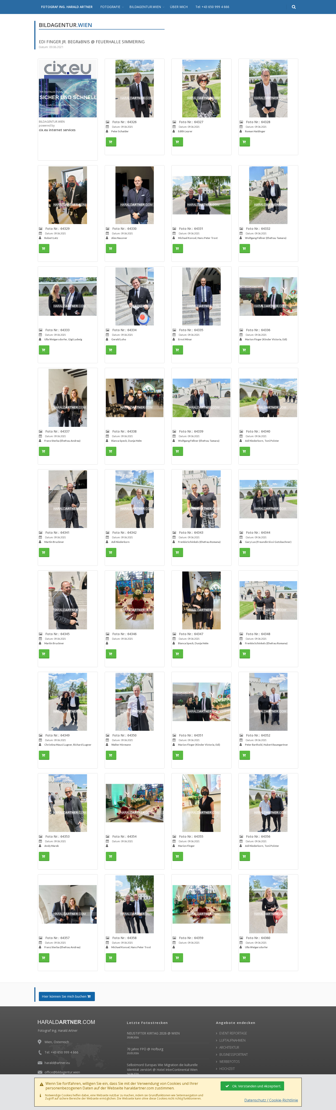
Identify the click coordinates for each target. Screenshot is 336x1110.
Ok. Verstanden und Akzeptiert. (256, 1086)
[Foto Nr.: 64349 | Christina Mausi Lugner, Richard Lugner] (68, 702)
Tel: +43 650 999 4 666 (212, 7)
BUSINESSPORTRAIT (233, 1054)
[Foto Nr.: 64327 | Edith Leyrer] (201, 89)
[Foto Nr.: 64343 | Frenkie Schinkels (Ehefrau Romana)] (201, 499)
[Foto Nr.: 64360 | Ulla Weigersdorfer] (268, 904)
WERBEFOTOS (229, 1061)
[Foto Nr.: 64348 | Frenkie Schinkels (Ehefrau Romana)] (268, 600)
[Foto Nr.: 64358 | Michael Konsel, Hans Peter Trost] (135, 904)
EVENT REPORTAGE (233, 1033)
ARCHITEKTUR (229, 1047)
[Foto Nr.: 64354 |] (135, 803)
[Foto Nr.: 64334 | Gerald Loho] (135, 296)
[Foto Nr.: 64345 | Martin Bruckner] (68, 600)
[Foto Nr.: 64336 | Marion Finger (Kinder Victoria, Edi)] (268, 296)
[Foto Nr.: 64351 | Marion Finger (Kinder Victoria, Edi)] (201, 702)
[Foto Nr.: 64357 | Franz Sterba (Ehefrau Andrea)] (68, 904)
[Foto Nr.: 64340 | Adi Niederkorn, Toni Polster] (268, 398)
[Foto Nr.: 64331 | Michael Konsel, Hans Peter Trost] (201, 195)
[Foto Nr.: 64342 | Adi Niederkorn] (135, 499)
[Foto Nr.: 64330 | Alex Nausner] (135, 195)
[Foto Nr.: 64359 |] (201, 904)
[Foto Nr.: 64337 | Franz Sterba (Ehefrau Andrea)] (68, 398)
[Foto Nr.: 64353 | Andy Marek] (68, 803)
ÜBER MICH (179, 7)
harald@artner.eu (57, 1063)
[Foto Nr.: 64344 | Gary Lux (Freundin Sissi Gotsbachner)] (268, 499)
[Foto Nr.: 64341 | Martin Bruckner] (68, 499)
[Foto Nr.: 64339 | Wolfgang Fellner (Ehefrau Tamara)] (201, 398)
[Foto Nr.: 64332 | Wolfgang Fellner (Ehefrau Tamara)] (268, 195)
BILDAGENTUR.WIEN (145, 7)
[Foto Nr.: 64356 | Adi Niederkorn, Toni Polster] (268, 803)
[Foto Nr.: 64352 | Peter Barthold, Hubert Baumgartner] (268, 702)
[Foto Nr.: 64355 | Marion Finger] (201, 803)
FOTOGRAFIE (110, 7)
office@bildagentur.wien (62, 1072)
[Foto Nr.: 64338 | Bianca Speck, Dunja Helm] (135, 398)
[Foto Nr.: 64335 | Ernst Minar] (201, 296)
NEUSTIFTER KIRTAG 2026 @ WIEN (153, 1033)
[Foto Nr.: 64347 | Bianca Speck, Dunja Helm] (201, 600)
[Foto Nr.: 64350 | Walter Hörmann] (135, 702)
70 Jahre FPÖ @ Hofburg (145, 1049)
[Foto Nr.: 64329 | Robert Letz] (68, 195)
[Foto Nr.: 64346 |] (135, 600)
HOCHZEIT (227, 1069)
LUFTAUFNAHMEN (232, 1040)
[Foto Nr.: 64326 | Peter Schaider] (135, 89)
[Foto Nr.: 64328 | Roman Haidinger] (268, 89)
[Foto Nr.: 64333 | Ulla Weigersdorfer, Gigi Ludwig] (68, 296)
